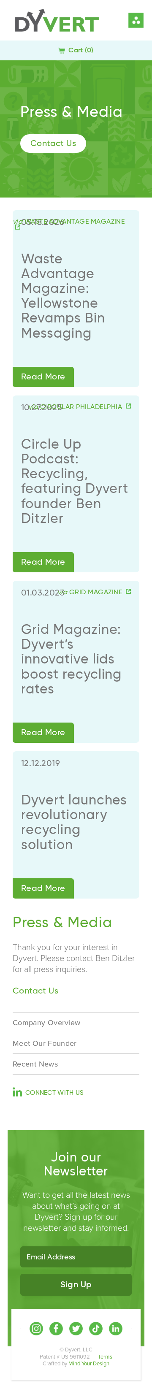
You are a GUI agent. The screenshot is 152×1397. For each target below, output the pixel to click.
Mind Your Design (88, 1363)
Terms (105, 1357)
